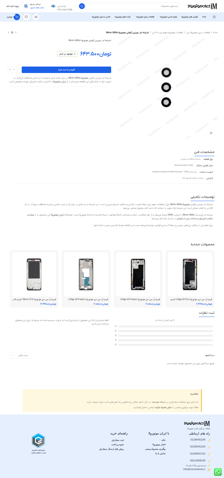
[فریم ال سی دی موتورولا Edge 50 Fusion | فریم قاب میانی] (86, 274)
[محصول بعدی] (8, 32)
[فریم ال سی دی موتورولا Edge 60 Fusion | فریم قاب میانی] (138, 274)
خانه (215, 32)
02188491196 (197, 439)
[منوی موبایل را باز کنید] (214, 17)
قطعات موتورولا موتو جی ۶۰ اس (167, 32)
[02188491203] (209, 447)
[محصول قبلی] (16, 32)
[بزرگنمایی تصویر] (211, 133)
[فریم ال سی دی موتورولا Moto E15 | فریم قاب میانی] (34, 274)
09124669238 (197, 460)
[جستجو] (82, 6)
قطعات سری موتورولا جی (198, 32)
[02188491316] (209, 454)
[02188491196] (209, 440)
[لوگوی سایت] (202, 6)
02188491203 (197, 446)
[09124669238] (209, 461)
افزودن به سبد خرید (66, 69)
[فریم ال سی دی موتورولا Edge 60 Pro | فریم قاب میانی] (190, 274)
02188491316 (197, 453)
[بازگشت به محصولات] (12, 32)
